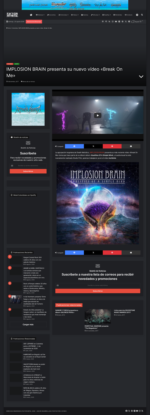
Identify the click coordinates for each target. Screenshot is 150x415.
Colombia (15, 28)
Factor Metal (27, 411)
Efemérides (118, 15)
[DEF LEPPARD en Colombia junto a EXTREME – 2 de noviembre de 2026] (16, 346)
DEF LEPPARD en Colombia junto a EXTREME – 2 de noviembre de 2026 (33, 346)
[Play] (97, 115)
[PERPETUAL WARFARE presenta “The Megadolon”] (98, 316)
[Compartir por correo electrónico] (131, 146)
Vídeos (75, 15)
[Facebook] (74, 146)
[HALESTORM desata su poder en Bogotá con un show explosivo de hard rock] (16, 367)
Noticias (40, 15)
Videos (16, 63)
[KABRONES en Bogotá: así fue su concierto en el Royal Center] (16, 357)
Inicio (9, 28)
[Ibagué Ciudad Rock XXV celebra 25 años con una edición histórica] (16, 260)
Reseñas (106, 15)
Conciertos (52, 15)
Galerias (85, 15)
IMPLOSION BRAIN (97, 152)
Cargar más (28, 324)
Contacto (129, 15)
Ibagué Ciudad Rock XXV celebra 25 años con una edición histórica (32, 259)
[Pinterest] (112, 146)
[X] (93, 146)
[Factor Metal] (12, 15)
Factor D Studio (61, 411)
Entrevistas (63, 15)
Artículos (95, 15)
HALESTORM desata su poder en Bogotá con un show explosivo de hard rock (34, 366)
